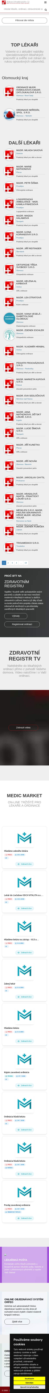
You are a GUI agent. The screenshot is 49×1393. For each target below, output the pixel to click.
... (21, 563)
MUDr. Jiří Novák (26, 461)
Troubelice (20, 546)
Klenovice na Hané (23, 521)
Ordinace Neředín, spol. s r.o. (28, 111)
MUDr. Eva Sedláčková (30, 395)
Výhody (16, 616)
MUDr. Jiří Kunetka (28, 445)
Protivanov (20, 481)
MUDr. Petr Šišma (27, 183)
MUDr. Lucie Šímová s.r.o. (28, 429)
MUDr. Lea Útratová (28, 297)
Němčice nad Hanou (24, 399)
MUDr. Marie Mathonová (24, 167)
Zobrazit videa (23, 727)
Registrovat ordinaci (22, 624)
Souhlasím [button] (29, 1379)
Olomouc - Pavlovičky (24, 369)
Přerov (19, 172)
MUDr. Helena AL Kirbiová (26, 282)
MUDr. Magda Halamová (24, 216)
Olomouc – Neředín (24, 116)
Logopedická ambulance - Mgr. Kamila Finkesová (27, 202)
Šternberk (20, 252)
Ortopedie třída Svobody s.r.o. (26, 266)
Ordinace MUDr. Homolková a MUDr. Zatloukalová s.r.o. (29, 90)
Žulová (19, 385)
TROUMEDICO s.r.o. (27, 543)
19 (26, 563)
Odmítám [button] (29, 1383)
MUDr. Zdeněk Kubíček (30, 526)
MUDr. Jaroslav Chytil (30, 477)
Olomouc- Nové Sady (24, 96)
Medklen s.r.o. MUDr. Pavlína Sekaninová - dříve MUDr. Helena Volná (29, 514)
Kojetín (19, 420)
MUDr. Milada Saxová (29, 150)
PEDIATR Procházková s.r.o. (30, 364)
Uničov (19, 287)
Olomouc (19, 270)
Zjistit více (17, 1321)
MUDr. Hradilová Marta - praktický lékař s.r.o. (27, 496)
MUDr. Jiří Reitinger (28, 248)
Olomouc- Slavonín (24, 464)
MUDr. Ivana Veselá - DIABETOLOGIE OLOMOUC (29, 316)
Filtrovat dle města (24, 20)
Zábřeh (19, 530)
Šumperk (19, 221)
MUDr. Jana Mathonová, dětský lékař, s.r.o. (28, 414)
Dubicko (19, 153)
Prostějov (20, 186)
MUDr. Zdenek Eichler (30, 330)
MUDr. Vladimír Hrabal (30, 346)
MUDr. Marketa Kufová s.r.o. (30, 380)
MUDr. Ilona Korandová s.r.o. (27, 233)
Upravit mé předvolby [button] (29, 1387)
